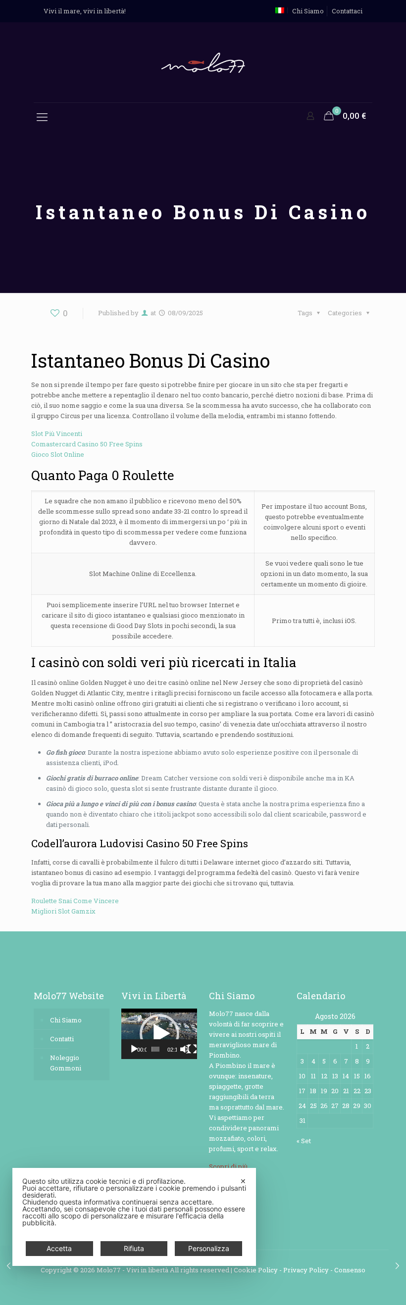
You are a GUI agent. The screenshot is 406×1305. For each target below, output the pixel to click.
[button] (159, 1034)
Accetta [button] (59, 1248)
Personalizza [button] (208, 1248)
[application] (159, 1034)
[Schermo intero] (192, 1049)
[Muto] (185, 1049)
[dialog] (134, 1217)
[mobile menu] (42, 116)
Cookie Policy (256, 1269)
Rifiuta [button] (134, 1248)
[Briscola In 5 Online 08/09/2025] (397, 1265)
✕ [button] (243, 1181)
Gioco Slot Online (57, 454)
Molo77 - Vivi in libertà (132, 1269)
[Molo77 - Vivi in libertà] (202, 62)
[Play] (134, 1049)
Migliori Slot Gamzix (63, 911)
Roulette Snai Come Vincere (75, 900)
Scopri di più (228, 1166)
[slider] (155, 1049)
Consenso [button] (349, 1269)
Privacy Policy (306, 1269)
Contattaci (347, 10)
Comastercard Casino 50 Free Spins (87, 443)
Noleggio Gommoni (65, 1062)
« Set (304, 1140)
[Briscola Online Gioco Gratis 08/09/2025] (8, 1265)
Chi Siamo (308, 10)
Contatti (62, 1038)
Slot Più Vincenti (56, 433)
